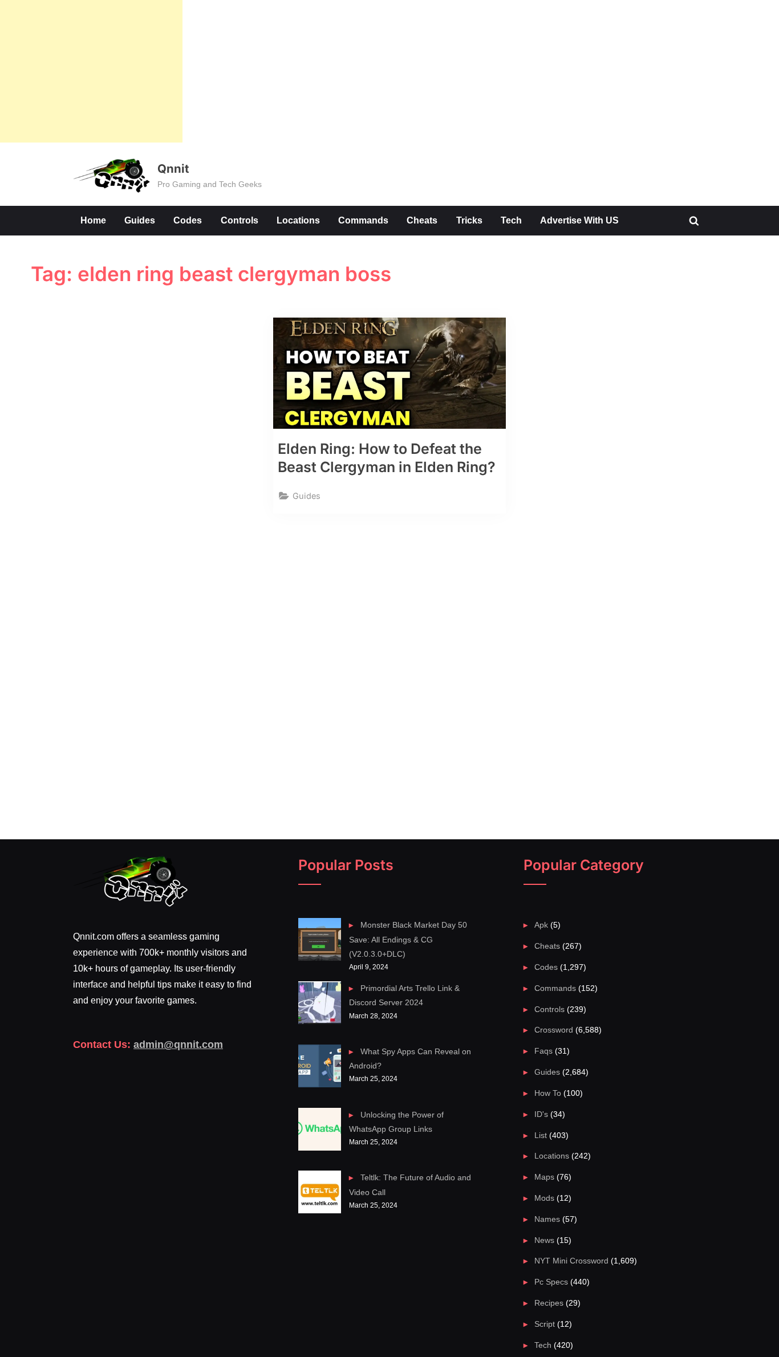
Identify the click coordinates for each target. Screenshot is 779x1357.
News (544, 1240)
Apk (541, 924)
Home (93, 220)
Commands (363, 220)
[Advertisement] (91, 71)
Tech (511, 220)
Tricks (469, 220)
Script (544, 1323)
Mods (544, 1197)
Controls (239, 220)
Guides (139, 220)
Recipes (548, 1302)
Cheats (422, 220)
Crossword (553, 1029)
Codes (187, 220)
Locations (298, 220)
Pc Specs (551, 1281)
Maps (544, 1176)
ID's (541, 1114)
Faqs (543, 1050)
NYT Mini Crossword (571, 1260)
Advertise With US (579, 220)
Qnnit (173, 168)
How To (547, 1093)
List (540, 1135)
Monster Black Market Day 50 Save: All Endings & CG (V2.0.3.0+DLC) (407, 939)
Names (547, 1219)
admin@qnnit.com (178, 1044)
